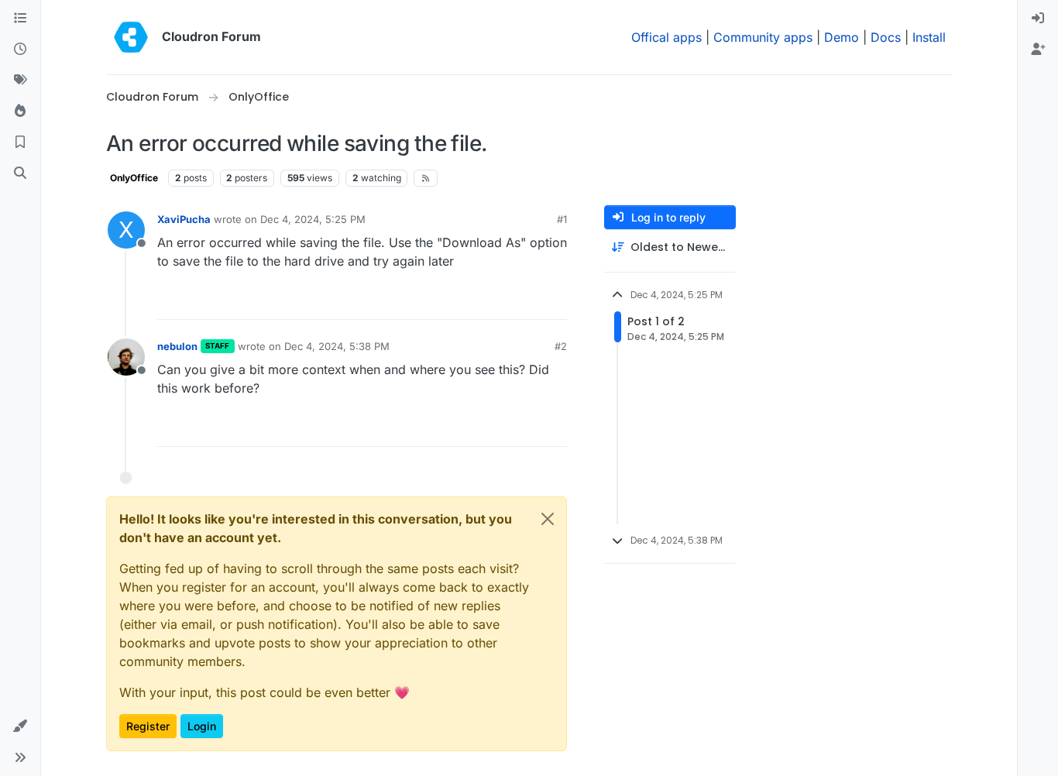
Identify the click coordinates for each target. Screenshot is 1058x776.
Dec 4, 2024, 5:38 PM (337, 346)
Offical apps (666, 37)
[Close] (547, 519)
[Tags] (20, 80)
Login (201, 726)
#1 (562, 219)
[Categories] (20, 18)
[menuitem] (1038, 18)
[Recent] (20, 49)
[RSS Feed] (426, 178)
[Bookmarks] (20, 142)
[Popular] (20, 111)
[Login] (1038, 18)
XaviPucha (184, 219)
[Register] (1038, 49)
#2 (561, 346)
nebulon (177, 346)
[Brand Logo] (130, 37)
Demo (841, 37)
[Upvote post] (532, 301)
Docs (886, 37)
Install (929, 37)
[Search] (20, 173)
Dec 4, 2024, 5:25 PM (313, 219)
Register (148, 726)
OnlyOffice (134, 178)
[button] (20, 726)
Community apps (762, 37)
